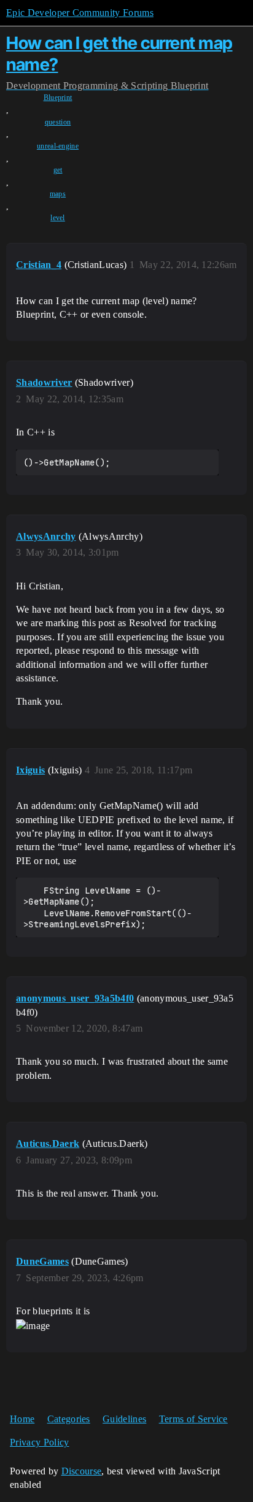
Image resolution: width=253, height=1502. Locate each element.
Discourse (81, 1471)
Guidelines (124, 1419)
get (58, 170)
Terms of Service (193, 1419)
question (58, 122)
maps (58, 194)
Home (22, 1419)
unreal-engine (58, 146)
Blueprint (58, 97)
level (57, 217)
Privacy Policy (39, 1442)
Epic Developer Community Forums (80, 12)
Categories (68, 1419)
